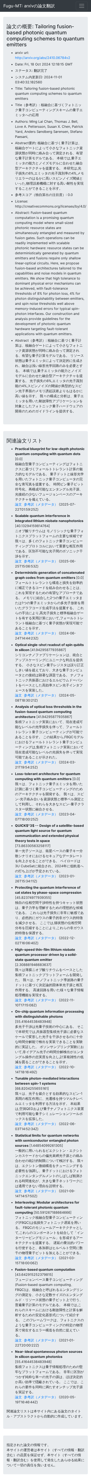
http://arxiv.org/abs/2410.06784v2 (42, 58)
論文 (18, 504)
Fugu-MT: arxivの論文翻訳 (29, 5)
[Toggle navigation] (82, 6)
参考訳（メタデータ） (41, 504)
